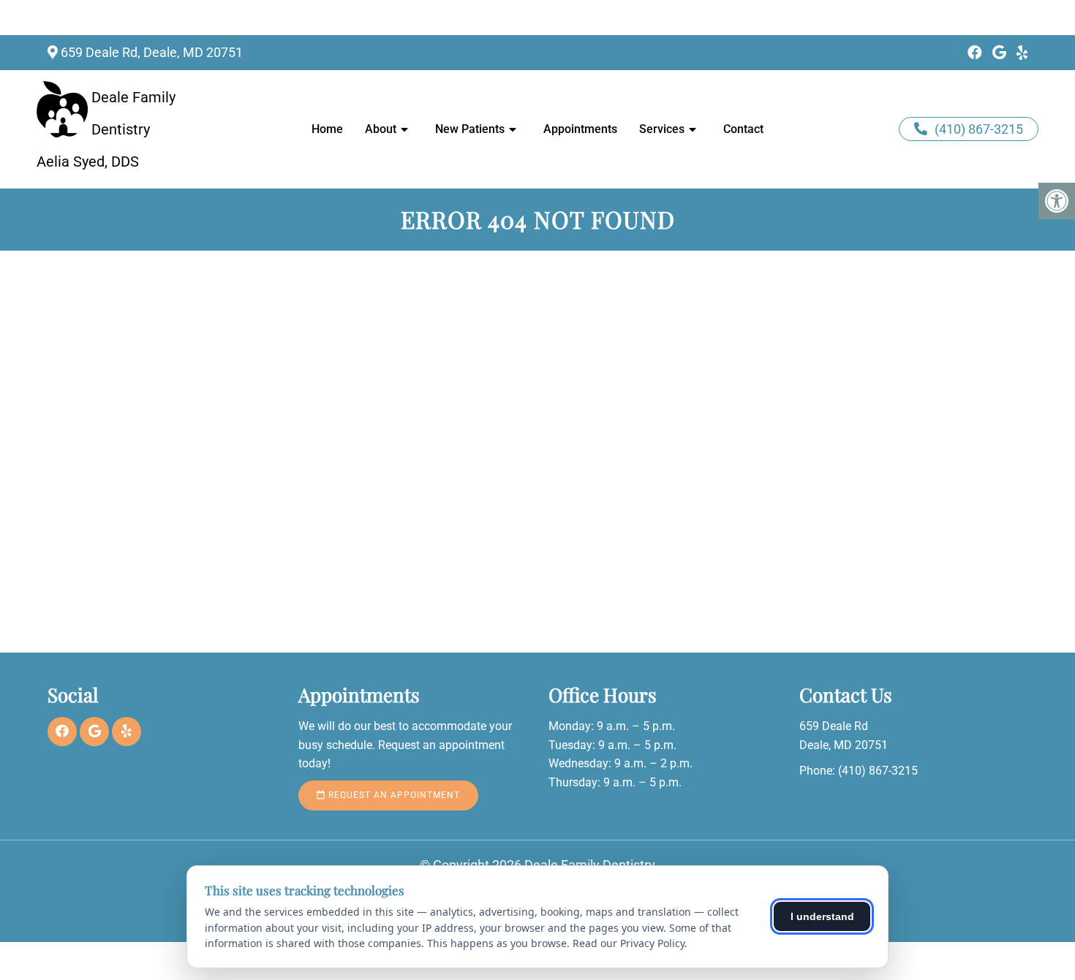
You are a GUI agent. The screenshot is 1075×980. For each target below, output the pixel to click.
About (380, 129)
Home (327, 129)
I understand (822, 916)
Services (661, 129)
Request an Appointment (392, 795)
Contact (743, 129)
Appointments (580, 129)
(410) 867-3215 (979, 129)
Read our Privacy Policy (628, 943)
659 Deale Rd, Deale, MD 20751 (152, 52)
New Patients (470, 129)
